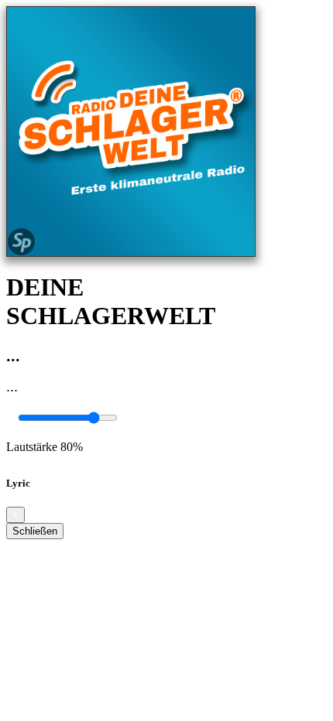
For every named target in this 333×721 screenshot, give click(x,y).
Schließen (34, 531)
